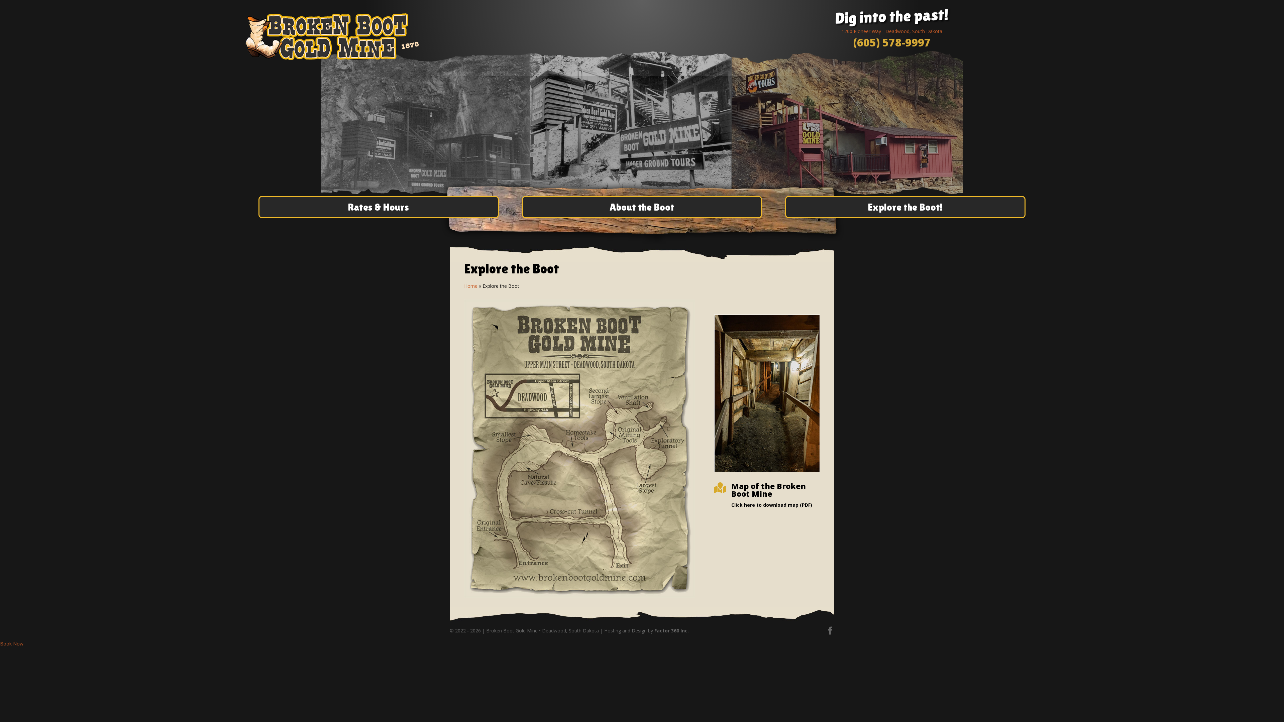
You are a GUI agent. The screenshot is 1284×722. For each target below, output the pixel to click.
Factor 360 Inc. (671, 630)
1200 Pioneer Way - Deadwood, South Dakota (892, 31)
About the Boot (642, 207)
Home (470, 286)
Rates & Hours (378, 207)
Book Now (11, 643)
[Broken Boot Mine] (579, 596)
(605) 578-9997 (892, 42)
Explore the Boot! (905, 207)
